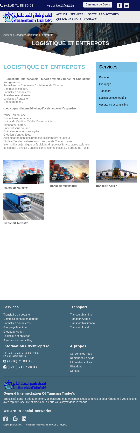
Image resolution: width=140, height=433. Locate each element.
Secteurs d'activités (103, 14)
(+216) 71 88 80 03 (18, 5)
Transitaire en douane (16, 314)
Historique (76, 366)
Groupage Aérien (13, 331)
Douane (104, 77)
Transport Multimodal (82, 323)
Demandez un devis (82, 358)
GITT (22, 425)
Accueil (62, 14)
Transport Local (79, 327)
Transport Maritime (81, 314)
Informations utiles (81, 362)
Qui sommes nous (68, 19)
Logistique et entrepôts (113, 97)
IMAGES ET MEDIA (58, 425)
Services (76, 14)
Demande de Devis (98, 4)
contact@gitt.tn (62, 5)
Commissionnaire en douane (20, 318)
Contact (90, 19)
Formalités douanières (17, 323)
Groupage (105, 84)
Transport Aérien (80, 318)
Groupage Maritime (15, 327)
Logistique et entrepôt (16, 335)
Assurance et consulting (113, 104)
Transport (104, 90)
